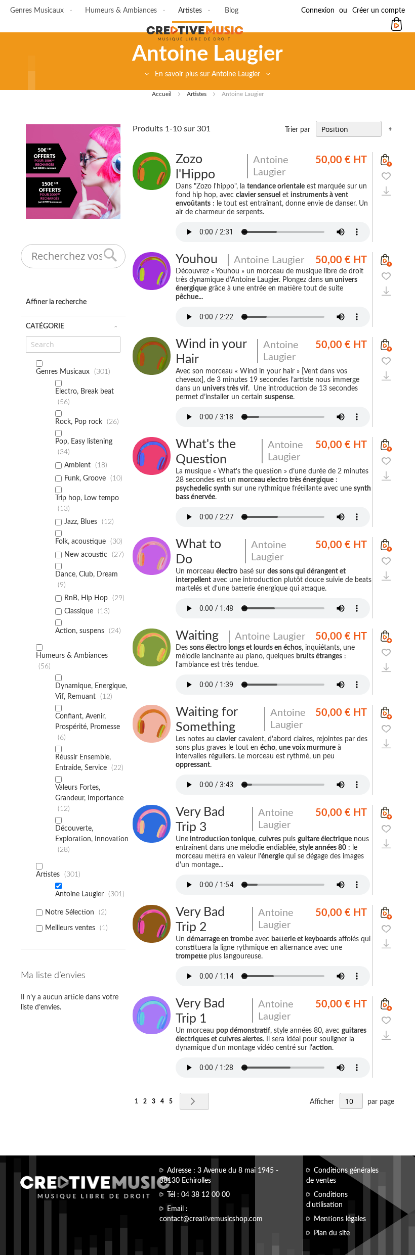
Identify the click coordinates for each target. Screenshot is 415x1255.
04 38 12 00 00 (205, 1194)
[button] (385, 175)
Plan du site (332, 1233)
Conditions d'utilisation (327, 1200)
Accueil (162, 94)
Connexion (318, 10)
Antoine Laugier (270, 166)
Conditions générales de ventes (342, 1175)
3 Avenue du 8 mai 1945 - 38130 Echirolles (218, 1175)
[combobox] (73, 256)
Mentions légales (340, 1219)
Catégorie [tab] (45, 326)
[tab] (207, 78)
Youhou (197, 259)
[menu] (124, 11)
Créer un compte (378, 10)
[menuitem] (39, 10)
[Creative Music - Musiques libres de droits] (207, 27)
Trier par (297, 129)
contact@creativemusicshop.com (211, 1219)
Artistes (197, 94)
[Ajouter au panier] (386, 160)
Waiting (197, 636)
